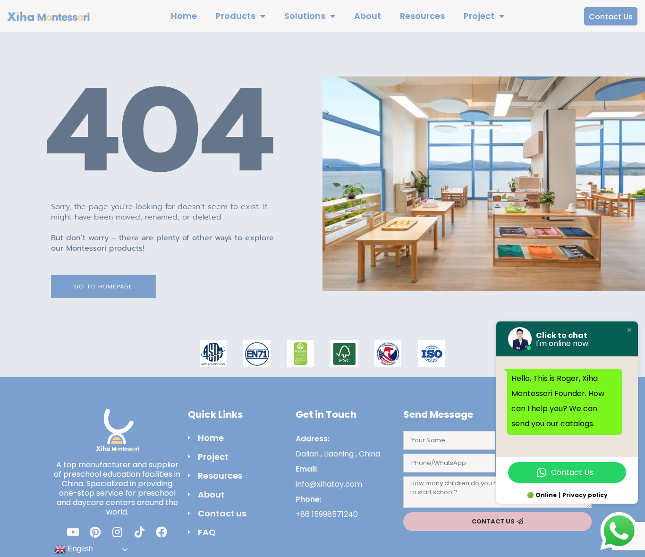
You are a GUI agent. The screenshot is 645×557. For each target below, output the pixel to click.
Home (184, 16)
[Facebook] (161, 532)
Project (479, 16)
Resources (422, 16)
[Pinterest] (95, 532)
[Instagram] (117, 532)
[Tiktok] (139, 532)
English (79, 549)
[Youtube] (72, 532)
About (367, 16)
